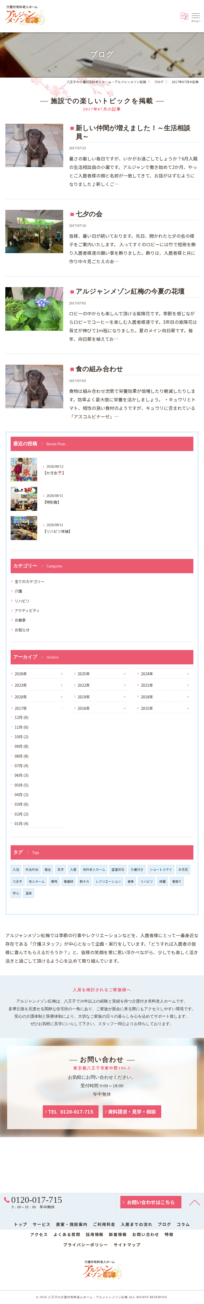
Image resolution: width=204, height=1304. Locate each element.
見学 (60, 869)
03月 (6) (21, 804)
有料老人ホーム (94, 869)
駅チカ (84, 881)
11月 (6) (21, 727)
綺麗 (162, 881)
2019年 (84, 696)
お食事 (20, 620)
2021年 (147, 685)
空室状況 (118, 869)
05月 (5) (21, 785)
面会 (48, 869)
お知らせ (22, 629)
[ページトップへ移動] (194, 1202)
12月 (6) (21, 717)
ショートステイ (161, 869)
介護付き (137, 869)
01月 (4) (21, 823)
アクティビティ (27, 610)
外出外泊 (32, 869)
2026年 (21, 673)
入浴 (16, 869)
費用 (54, 881)
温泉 (29, 893)
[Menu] (196, 15)
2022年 (84, 685)
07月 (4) (21, 765)
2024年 (147, 673)
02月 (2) (21, 814)
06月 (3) (21, 775)
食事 (131, 881)
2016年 (84, 708)
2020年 (21, 696)
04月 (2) (21, 794)
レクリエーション (108, 881)
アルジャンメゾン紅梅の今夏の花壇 (130, 291)
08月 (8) (21, 756)
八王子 (17, 881)
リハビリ (22, 601)
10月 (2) (21, 736)
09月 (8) (21, 746)
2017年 (21, 708)
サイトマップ (127, 1244)
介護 (18, 591)
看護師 (68, 881)
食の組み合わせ (99, 368)
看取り (177, 881)
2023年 (21, 685)
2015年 (147, 708)
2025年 (84, 673)
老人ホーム (37, 881)
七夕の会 (89, 214)
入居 (73, 869)
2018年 (147, 696)
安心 (16, 893)
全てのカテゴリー (29, 581)
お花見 (183, 869)
